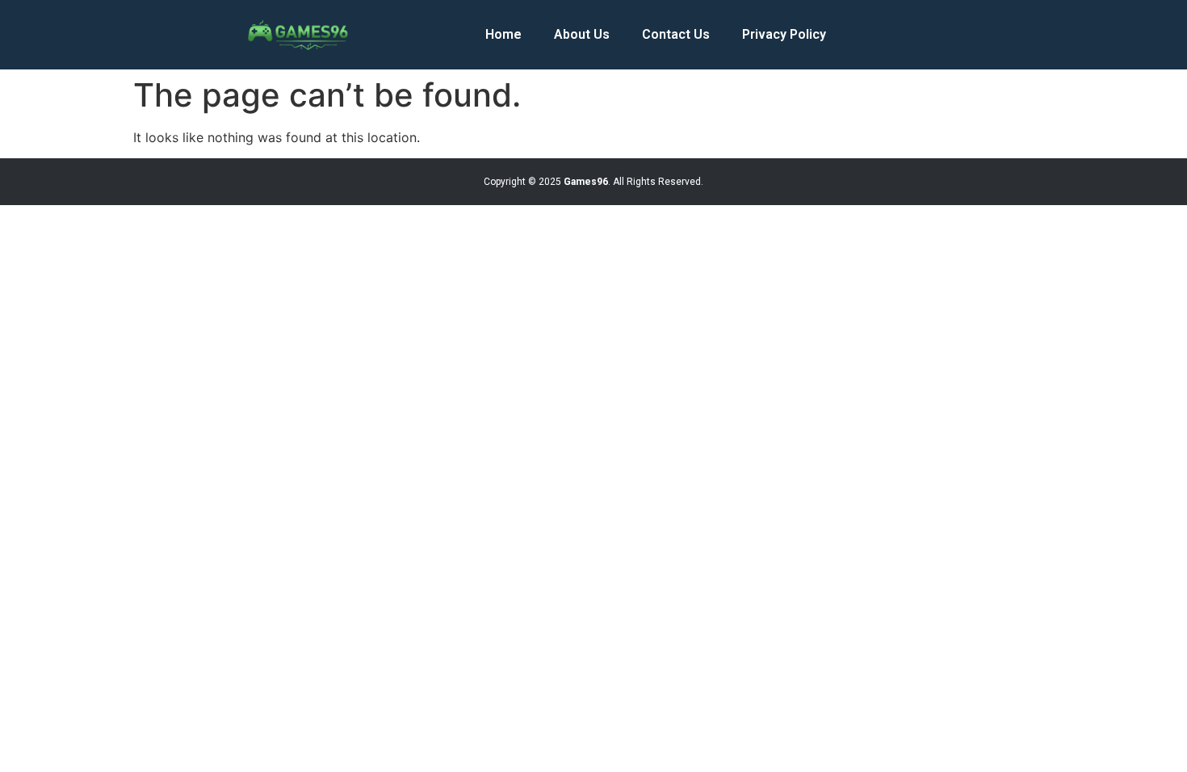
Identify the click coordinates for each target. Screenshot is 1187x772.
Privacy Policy (784, 34)
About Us (582, 34)
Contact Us (676, 34)
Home (503, 34)
